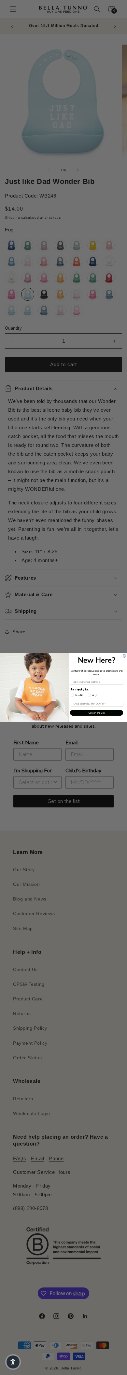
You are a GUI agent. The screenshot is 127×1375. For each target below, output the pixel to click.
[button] (13, 1362)
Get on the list (96, 712)
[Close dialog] (124, 656)
